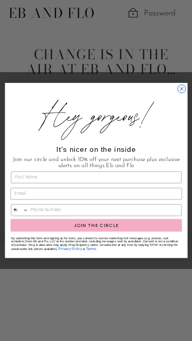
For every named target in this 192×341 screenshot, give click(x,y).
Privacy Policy (70, 249)
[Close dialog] (181, 89)
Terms (91, 249)
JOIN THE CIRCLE (96, 225)
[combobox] (19, 210)
